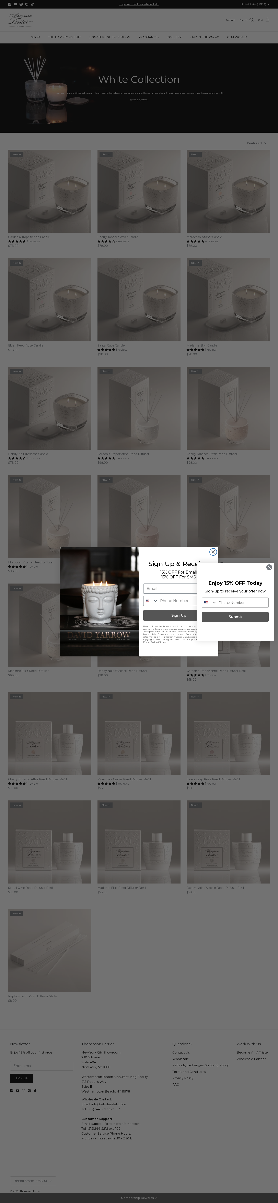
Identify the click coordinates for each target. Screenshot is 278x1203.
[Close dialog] (213, 551)
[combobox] (150, 601)
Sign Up (178, 615)
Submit (235, 617)
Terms (162, 642)
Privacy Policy (150, 642)
